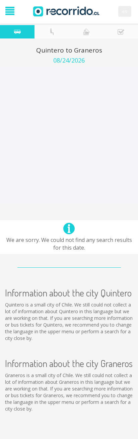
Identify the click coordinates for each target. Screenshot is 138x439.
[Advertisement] (69, 136)
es (124, 11)
